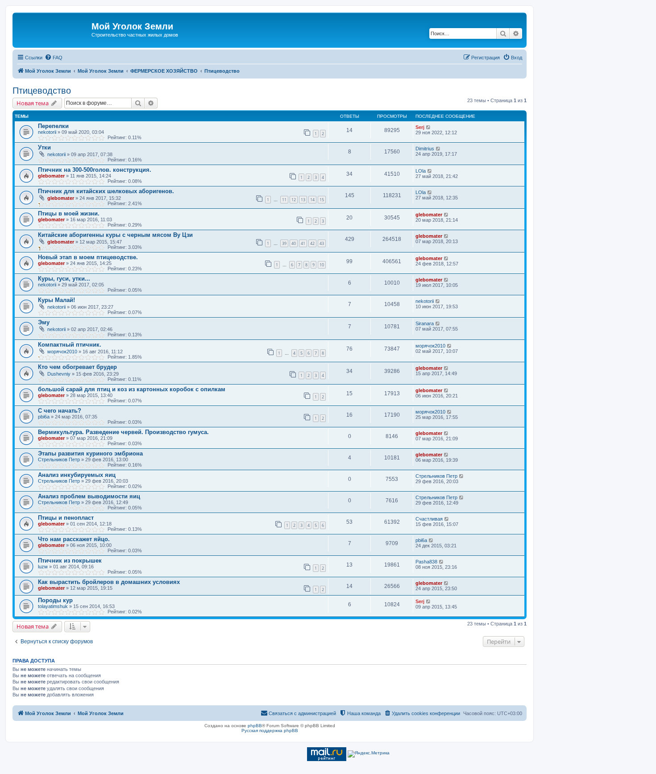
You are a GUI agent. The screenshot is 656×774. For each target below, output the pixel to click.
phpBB (255, 725)
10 (322, 265)
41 (303, 243)
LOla (420, 171)
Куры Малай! (56, 300)
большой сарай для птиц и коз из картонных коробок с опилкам (131, 389)
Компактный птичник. (69, 344)
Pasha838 (426, 561)
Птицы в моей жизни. (69, 213)
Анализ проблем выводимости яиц (89, 496)
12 (293, 200)
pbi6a (44, 416)
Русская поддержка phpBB (269, 730)
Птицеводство (41, 90)
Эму (44, 322)
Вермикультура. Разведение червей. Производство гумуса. (123, 432)
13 (303, 200)
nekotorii (47, 132)
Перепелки (53, 126)
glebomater (51, 175)
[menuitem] (53, 57)
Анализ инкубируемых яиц (77, 475)
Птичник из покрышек (70, 560)
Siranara (424, 323)
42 (312, 243)
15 (322, 200)
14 (312, 200)
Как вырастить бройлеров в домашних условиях (109, 582)
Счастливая (429, 519)
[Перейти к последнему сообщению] (429, 127)
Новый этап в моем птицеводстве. (88, 257)
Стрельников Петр (59, 459)
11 (284, 200)
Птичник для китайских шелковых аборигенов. (106, 191)
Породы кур (55, 600)
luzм (43, 566)
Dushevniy (59, 374)
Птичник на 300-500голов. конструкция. (94, 169)
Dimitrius (424, 148)
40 (293, 243)
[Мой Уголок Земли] (53, 29)
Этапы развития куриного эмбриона (90, 453)
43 (322, 243)
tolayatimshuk (53, 606)
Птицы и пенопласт (66, 517)
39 (284, 243)
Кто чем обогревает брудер (77, 367)
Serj (419, 127)
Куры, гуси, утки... (64, 278)
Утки (44, 147)
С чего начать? (59, 410)
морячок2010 (62, 351)
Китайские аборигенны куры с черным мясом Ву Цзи (115, 235)
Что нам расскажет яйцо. (74, 539)
